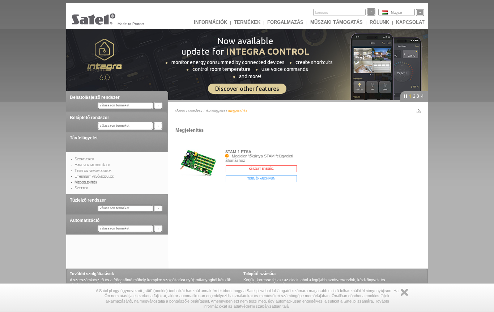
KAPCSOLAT (410, 22)
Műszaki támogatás (336, 22)
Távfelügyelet (84, 137)
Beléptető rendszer (89, 117)
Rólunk (379, 22)
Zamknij (404, 292)
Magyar (396, 12)
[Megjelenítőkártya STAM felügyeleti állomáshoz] (200, 178)
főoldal (180, 111)
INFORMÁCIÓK (210, 22)
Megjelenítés (189, 130)
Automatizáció (84, 220)
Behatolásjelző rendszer (95, 97)
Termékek (247, 22)
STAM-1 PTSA (238, 151)
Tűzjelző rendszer (88, 200)
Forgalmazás (285, 22)
